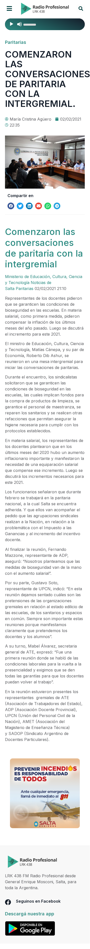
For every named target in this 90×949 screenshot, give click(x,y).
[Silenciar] (19, 24)
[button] (9, 8)
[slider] (30, 24)
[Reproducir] (11, 24)
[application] (45, 24)
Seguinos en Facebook (38, 901)
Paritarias (15, 42)
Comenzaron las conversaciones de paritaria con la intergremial (44, 248)
